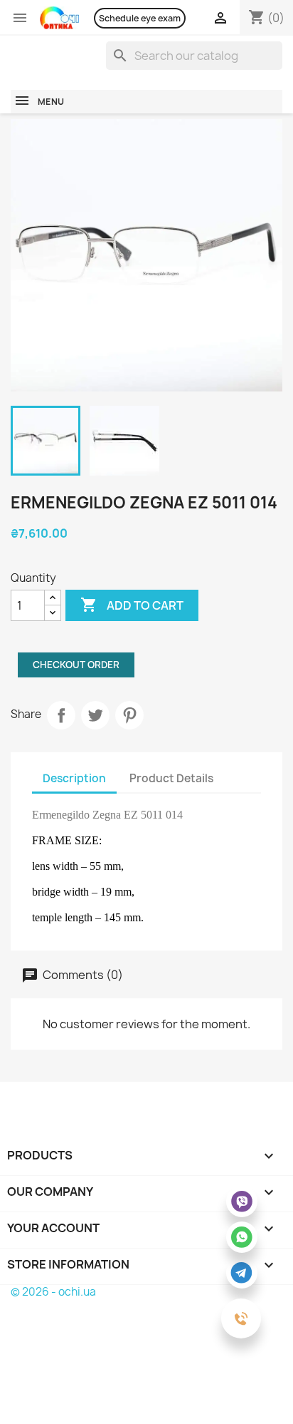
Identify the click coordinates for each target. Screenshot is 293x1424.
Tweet (95, 715)
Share (61, 715)
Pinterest (129, 715)
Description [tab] (74, 778)
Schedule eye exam (140, 18)
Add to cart (131, 604)
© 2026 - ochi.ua (53, 1291)
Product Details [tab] (171, 778)
